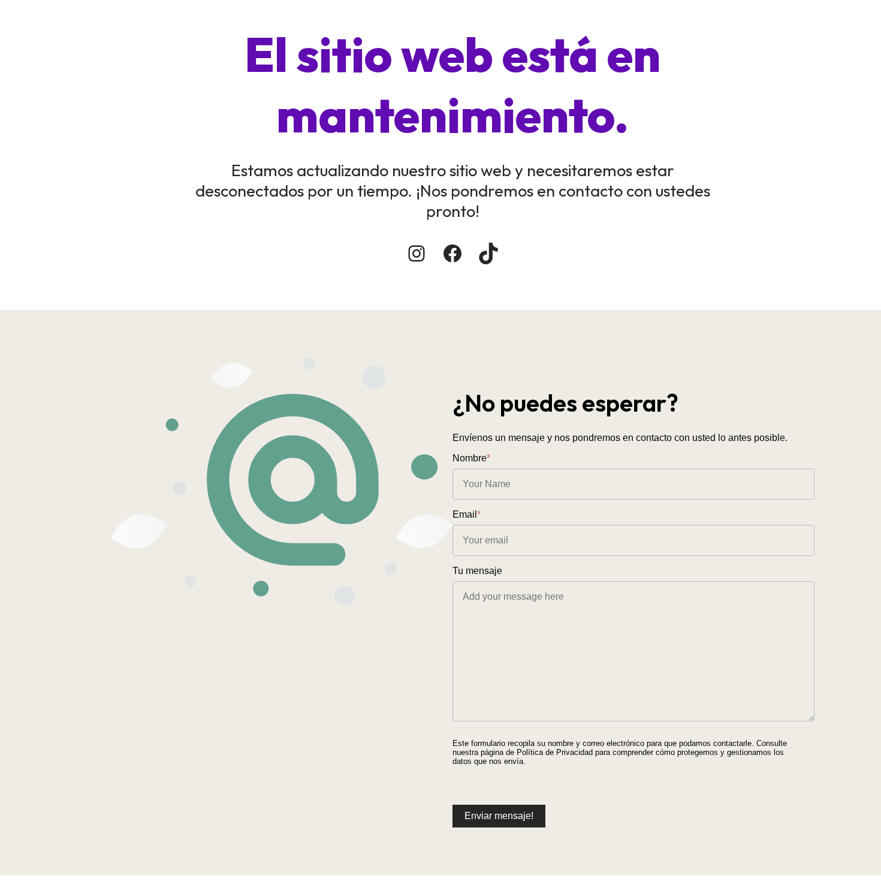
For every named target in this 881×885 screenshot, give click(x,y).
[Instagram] (416, 253)
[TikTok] (488, 253)
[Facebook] (452, 253)
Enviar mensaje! (498, 816)
